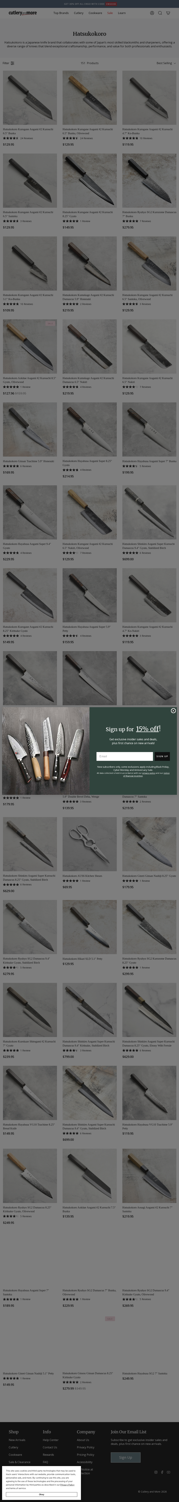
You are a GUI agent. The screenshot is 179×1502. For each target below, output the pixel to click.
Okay (41, 1494)
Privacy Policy (67, 1484)
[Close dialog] (173, 711)
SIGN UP (162, 756)
